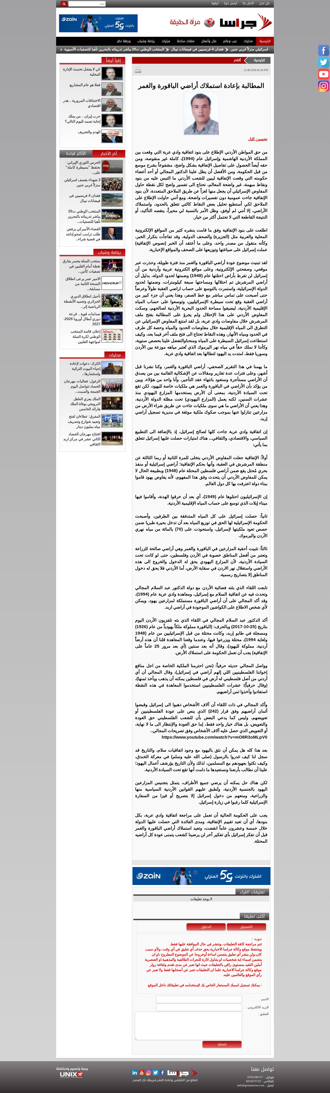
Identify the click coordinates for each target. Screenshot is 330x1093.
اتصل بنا (248, 3)
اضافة (222, 1044)
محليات (248, 41)
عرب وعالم (230, 41)
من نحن (264, 3)
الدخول (206, 927)
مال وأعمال (208, 41)
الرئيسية (265, 41)
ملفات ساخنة (185, 41)
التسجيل (246, 927)
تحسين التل (257, 139)
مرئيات (166, 41)
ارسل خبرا (230, 3)
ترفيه (214, 3)
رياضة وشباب (146, 41)
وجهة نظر (124, 41)
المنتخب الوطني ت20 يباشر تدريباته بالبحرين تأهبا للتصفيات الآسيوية (140, 49)
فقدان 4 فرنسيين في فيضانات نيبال (223, 49)
